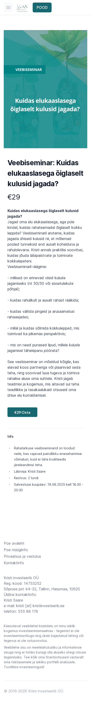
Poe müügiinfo (16, 549)
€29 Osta (22, 412)
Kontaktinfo (14, 563)
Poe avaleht (14, 543)
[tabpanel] (45, 89)
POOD (42, 7)
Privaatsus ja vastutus (22, 556)
